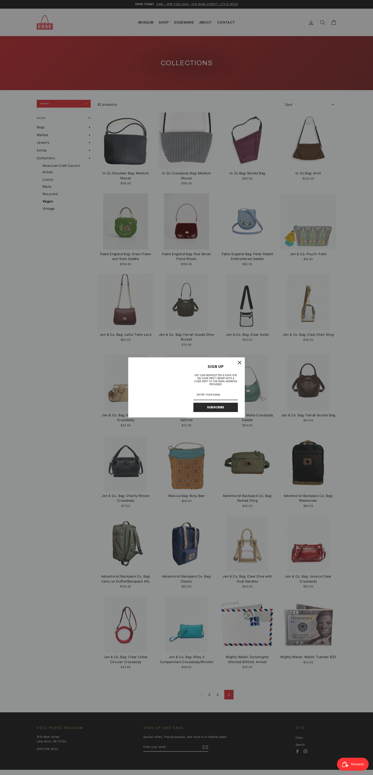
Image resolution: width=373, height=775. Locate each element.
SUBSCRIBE (215, 407)
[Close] (239, 362)
